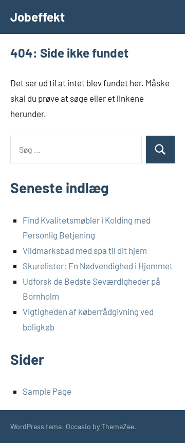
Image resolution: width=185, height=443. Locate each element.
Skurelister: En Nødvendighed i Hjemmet (98, 266)
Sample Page (47, 391)
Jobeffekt (37, 16)
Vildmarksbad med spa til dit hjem (85, 250)
